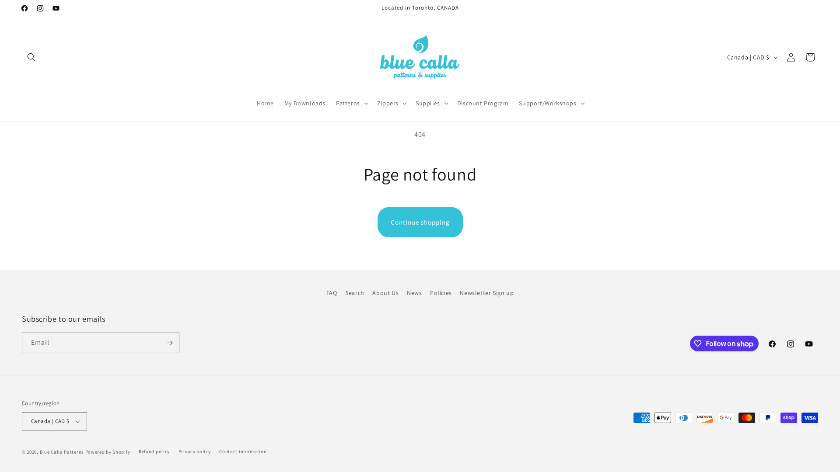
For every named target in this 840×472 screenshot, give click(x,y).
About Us (385, 293)
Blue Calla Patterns (62, 452)
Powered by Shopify (107, 452)
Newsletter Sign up (487, 293)
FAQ (331, 293)
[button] (31, 57)
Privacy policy (194, 451)
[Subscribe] (169, 343)
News (414, 293)
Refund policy (154, 451)
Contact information (242, 451)
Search (354, 293)
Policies (441, 293)
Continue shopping (420, 222)
